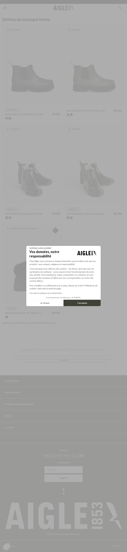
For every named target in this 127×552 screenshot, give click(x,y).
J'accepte (82, 303)
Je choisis (45, 303)
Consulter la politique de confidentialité (45, 293)
